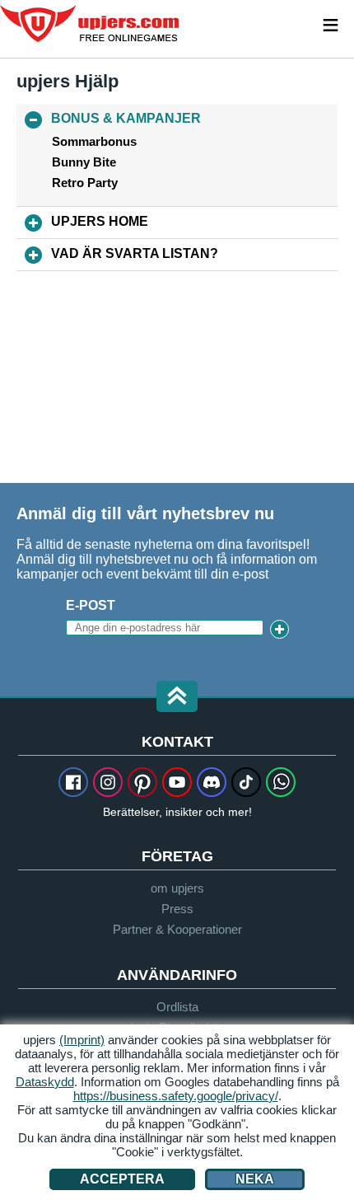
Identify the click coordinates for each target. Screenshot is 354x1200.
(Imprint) (82, 1040)
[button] (177, 697)
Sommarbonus (94, 141)
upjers (90, 24)
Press (177, 909)
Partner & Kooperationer (177, 929)
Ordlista (177, 1007)
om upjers (177, 888)
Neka (254, 1179)
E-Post (90, 605)
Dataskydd (45, 1082)
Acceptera (122, 1179)
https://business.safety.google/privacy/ (175, 1096)
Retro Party (85, 183)
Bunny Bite (84, 162)
